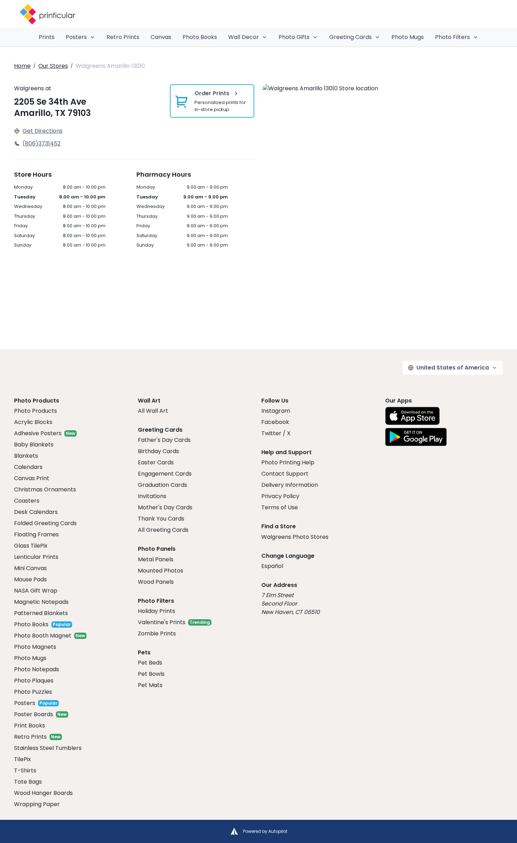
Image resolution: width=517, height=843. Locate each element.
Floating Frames (36, 534)
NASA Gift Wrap (35, 591)
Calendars (28, 467)
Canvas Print (31, 478)
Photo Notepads (36, 669)
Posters (76, 37)
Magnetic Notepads (41, 602)
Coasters (26, 501)
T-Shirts (25, 770)
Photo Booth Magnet (42, 636)
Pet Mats (150, 685)
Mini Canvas (30, 568)
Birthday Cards (158, 451)
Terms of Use (279, 507)
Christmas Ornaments (45, 489)
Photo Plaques (33, 681)
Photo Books (200, 37)
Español (272, 566)
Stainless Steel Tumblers (48, 748)
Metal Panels (155, 559)
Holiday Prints (156, 611)
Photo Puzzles (33, 692)
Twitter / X (276, 433)
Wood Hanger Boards (43, 793)
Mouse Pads (30, 579)
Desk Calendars (36, 512)
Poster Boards (33, 714)
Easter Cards (156, 462)
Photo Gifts (294, 37)
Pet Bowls (151, 674)
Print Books (29, 725)
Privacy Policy (280, 496)
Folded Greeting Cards (45, 523)
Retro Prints (123, 37)
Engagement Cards (165, 474)
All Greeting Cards (163, 530)
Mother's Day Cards (165, 507)
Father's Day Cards (164, 440)
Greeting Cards (350, 37)
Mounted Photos (160, 571)
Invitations (152, 496)
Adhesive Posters (38, 433)
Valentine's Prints (161, 622)
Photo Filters (452, 37)
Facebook (275, 422)
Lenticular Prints (36, 557)
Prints (47, 37)
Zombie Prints (157, 633)
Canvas (161, 37)
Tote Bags (28, 782)
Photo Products (35, 411)
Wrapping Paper (37, 804)
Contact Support (284, 474)
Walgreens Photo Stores (294, 537)
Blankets (26, 456)
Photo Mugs (407, 37)
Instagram (275, 411)
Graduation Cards (162, 485)
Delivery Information (289, 485)
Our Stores (53, 66)
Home (22, 66)
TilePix (22, 759)
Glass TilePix (30, 546)
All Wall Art (153, 411)
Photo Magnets (35, 647)
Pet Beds (150, 663)
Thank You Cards (161, 519)
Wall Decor (243, 37)
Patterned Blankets (41, 613)
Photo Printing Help (287, 462)
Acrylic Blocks (33, 422)
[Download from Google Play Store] (416, 437)
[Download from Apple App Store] (412, 416)
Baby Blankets (33, 444)
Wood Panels (156, 582)
